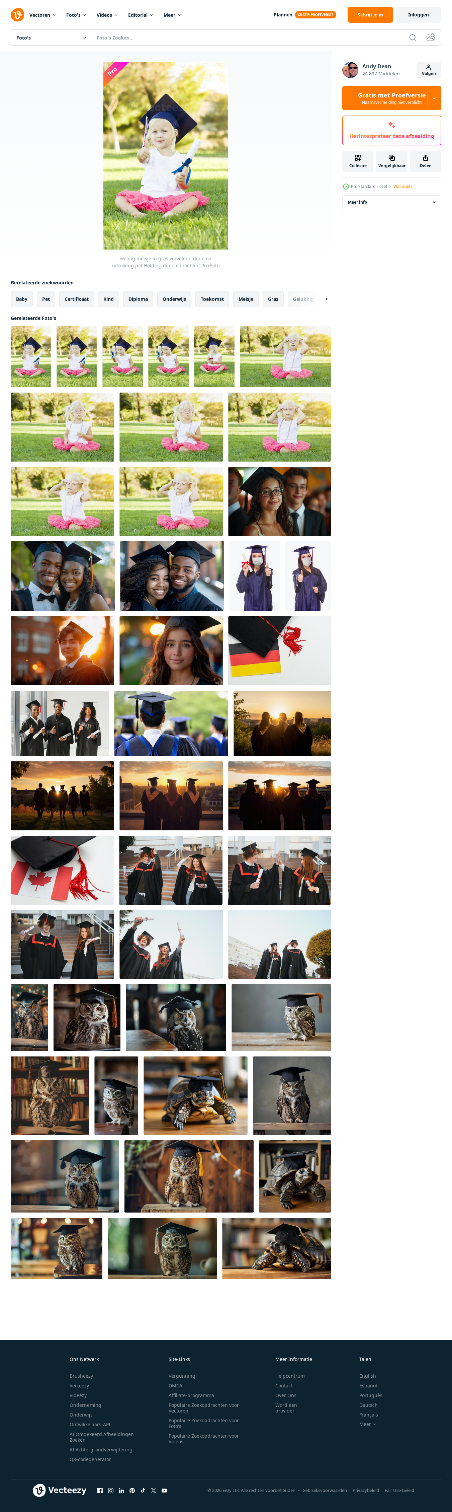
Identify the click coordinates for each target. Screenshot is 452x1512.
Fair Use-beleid (399, 1490)
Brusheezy (81, 1376)
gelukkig (303, 299)
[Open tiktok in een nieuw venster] (143, 1490)
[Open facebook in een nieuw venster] (100, 1490)
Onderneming (85, 1405)
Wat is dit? (402, 186)
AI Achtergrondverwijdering (101, 1449)
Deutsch (368, 1405)
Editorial (138, 15)
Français (368, 1415)
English (367, 1376)
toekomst (212, 299)
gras (273, 299)
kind (108, 299)
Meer (169, 15)
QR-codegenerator (90, 1459)
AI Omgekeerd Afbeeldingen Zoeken (102, 1437)
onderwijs (174, 299)
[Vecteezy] (17, 14)
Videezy (78, 1395)
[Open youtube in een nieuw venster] (164, 1490)
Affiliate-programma (191, 1395)
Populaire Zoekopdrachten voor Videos (204, 1439)
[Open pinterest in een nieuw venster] (132, 1490)
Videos (104, 15)
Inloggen (418, 14)
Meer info (357, 202)
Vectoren (39, 15)
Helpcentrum (290, 1376)
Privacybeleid (366, 1490)
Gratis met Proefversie (392, 98)
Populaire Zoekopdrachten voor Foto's (204, 1423)
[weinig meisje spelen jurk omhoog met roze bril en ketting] (285, 356)
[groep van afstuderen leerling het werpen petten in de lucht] (60, 723)
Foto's (73, 15)
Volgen (429, 73)
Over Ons (285, 1395)
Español (368, 1385)
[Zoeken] (413, 37)
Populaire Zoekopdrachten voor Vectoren (204, 1408)
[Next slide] (321, 299)
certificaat (77, 299)
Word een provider (286, 1408)
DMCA (175, 1385)
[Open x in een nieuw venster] (153, 1490)
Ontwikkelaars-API (90, 1424)
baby (21, 299)
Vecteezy (79, 1385)
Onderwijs (81, 1415)
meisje (246, 299)
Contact (283, 1385)
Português (370, 1395)
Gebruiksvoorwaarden (324, 1490)
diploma (138, 299)
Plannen (283, 14)
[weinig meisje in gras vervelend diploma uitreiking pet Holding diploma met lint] (31, 356)
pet (46, 299)
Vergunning (182, 1376)
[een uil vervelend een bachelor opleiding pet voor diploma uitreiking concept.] (29, 1017)
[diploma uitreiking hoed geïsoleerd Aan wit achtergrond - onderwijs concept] (279, 650)
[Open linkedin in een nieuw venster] (121, 1490)
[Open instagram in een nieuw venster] (110, 1490)
